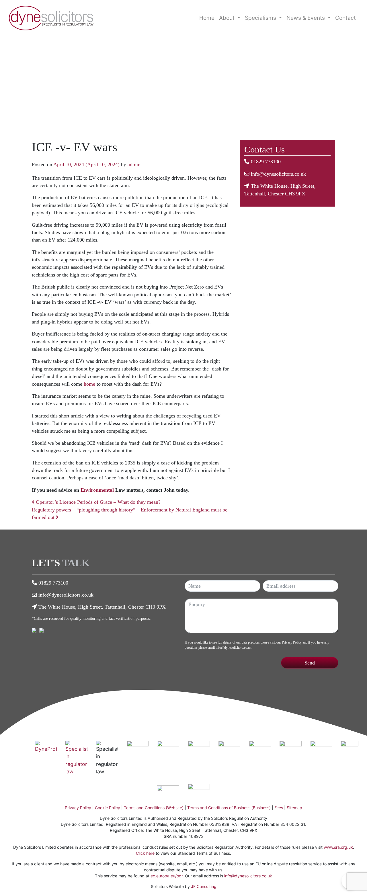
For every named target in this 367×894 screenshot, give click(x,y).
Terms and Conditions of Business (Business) (229, 807)
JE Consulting (203, 886)
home (89, 384)
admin (134, 164)
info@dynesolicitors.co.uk (278, 174)
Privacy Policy (292, 642)
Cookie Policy (107, 807)
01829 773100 (266, 161)
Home (206, 17)
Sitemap (294, 807)
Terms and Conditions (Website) (154, 807)
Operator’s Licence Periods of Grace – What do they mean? (97, 502)
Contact (345, 17)
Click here (145, 853)
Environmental (97, 490)
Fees (278, 807)
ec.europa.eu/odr (167, 875)
